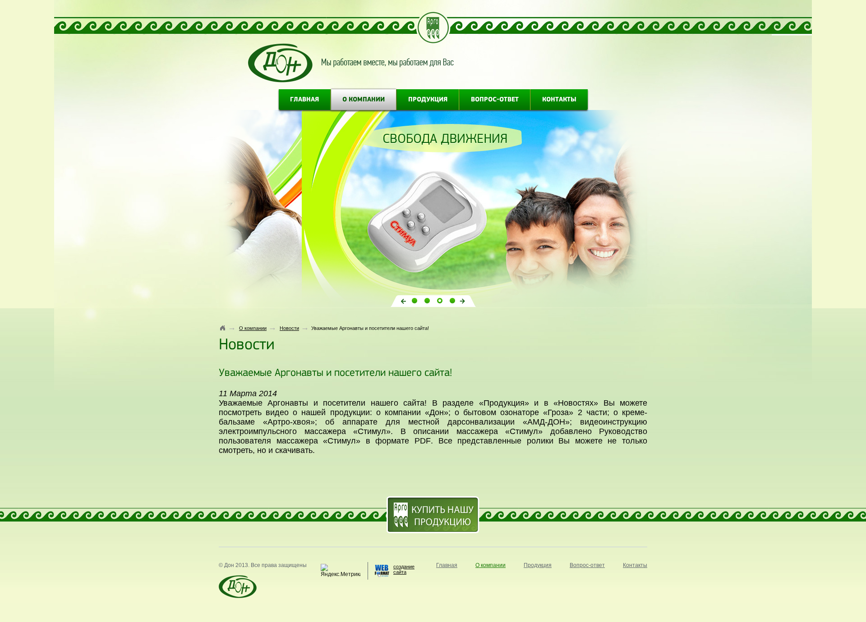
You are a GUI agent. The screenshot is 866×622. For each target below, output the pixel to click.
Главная (304, 99)
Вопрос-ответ (495, 99)
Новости (289, 328)
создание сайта (404, 569)
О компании (363, 99)
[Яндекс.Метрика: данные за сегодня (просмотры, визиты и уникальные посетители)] (340, 571)
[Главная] (223, 328)
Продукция (427, 99)
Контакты (559, 99)
